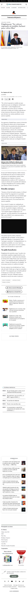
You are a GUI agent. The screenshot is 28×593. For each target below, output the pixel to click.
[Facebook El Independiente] (8, 581)
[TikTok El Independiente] (23, 581)
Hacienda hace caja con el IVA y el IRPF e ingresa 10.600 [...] (15, 396)
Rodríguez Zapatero (5, 537)
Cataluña (3, 22)
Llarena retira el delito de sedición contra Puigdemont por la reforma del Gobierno (12, 162)
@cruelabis (3, 94)
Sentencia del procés (14, 17)
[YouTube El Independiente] (12, 581)
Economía (14, 7)
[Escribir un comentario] (13, 99)
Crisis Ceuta (15, 0)
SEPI (2, 534)
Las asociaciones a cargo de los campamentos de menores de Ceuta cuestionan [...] (16, 409)
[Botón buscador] (26, 4)
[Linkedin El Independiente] (19, 581)
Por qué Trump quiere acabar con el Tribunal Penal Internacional (16, 391)
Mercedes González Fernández (8, 545)
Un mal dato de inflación (13, 400)
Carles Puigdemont (6, 280)
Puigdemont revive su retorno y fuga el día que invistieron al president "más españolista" (17, 310)
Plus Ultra (3, 535)
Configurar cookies (14, 588)
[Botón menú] (1, 4)
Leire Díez (3, 543)
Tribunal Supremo (6, 282)
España (8, 7)
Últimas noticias (10, 0)
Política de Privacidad (8, 585)
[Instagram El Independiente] (15, 581)
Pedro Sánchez (4, 539)
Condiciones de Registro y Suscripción (9, 586)
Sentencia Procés (16, 280)
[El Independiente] (14, 4)
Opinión (3, 7)
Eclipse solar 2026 (5, 532)
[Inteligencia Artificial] (8, 562)
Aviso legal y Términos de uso (18, 585)
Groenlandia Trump (21, 0)
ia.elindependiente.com (8, 565)
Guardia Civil (4, 541)
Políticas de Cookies (21, 586)
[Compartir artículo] (2, 99)
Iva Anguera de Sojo (6, 92)
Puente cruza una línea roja (13, 404)
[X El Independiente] (4, 581)
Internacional (22, 7)
